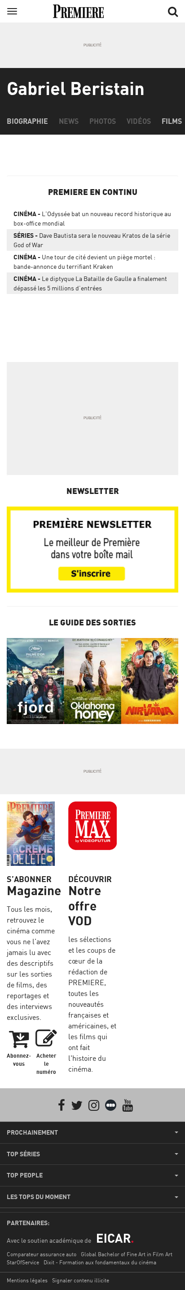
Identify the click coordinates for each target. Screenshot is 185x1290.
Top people (25, 1175)
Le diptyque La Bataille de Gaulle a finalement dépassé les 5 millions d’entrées (90, 283)
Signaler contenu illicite (80, 1280)
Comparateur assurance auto (41, 1254)
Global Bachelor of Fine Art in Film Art (126, 1254)
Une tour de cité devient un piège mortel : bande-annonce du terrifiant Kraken (84, 261)
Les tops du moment (38, 1196)
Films (172, 121)
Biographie (27, 121)
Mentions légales (27, 1280)
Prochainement (32, 1132)
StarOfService (23, 1262)
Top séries (23, 1154)
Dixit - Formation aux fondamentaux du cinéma (100, 1262)
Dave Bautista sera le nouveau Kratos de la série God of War (91, 240)
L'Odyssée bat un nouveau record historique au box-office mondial (92, 218)
